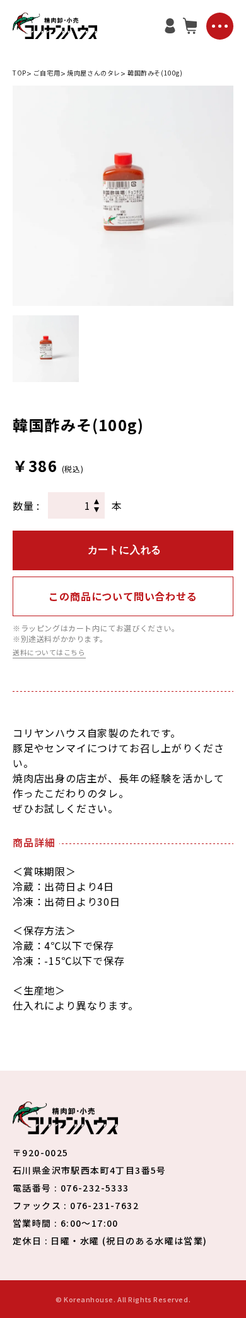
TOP (19, 72)
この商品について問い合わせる (123, 596)
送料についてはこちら (49, 652)
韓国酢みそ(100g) (155, 72)
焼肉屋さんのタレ (93, 72)
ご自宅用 (46, 72)
